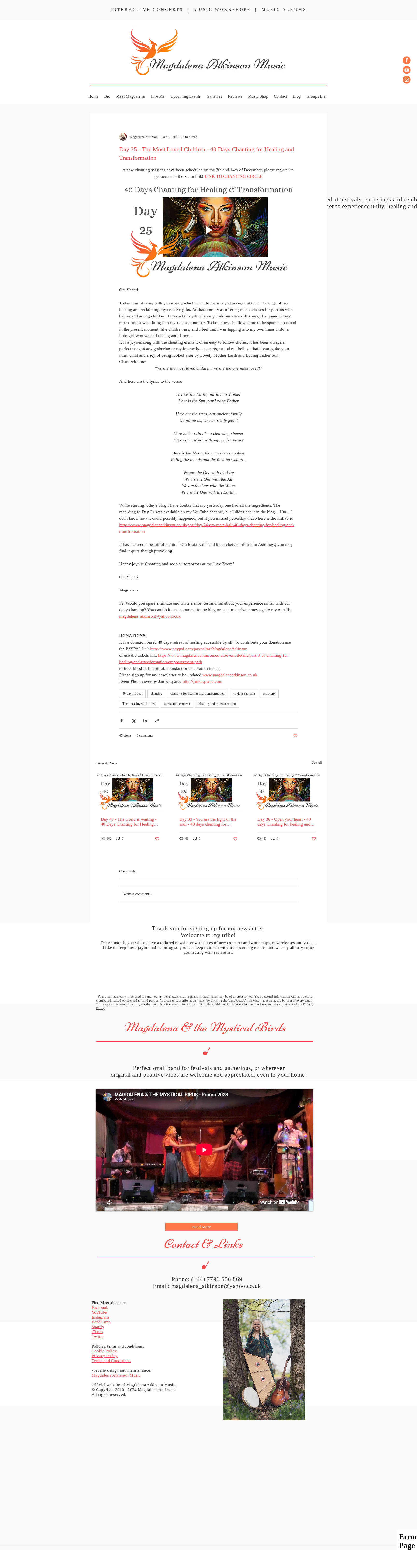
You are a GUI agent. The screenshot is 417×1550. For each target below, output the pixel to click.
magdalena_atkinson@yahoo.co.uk (216, 1286)
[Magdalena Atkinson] (407, 60)
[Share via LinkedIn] (145, 720)
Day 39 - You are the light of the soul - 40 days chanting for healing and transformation (207, 822)
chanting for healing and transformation (197, 693)
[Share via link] (157, 720)
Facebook (100, 1307)
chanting (156, 693)
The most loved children (139, 704)
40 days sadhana (244, 693)
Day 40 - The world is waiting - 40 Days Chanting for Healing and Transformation (129, 822)
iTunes (97, 1331)
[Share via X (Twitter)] (133, 720)
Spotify (98, 1327)
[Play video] (208, 230)
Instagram (100, 1317)
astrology (269, 693)
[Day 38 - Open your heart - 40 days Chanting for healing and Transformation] (287, 791)
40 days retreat (132, 693)
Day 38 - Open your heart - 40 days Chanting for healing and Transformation (284, 822)
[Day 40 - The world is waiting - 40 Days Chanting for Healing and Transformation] (130, 791)
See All (317, 762)
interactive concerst (177, 704)
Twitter (98, 1336)
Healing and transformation (217, 704)
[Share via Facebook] (121, 720)
